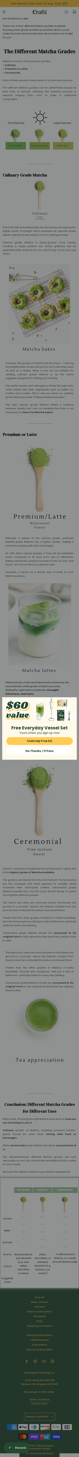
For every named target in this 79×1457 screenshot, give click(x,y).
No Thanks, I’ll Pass (40, 751)
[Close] (72, 701)
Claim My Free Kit (39, 741)
